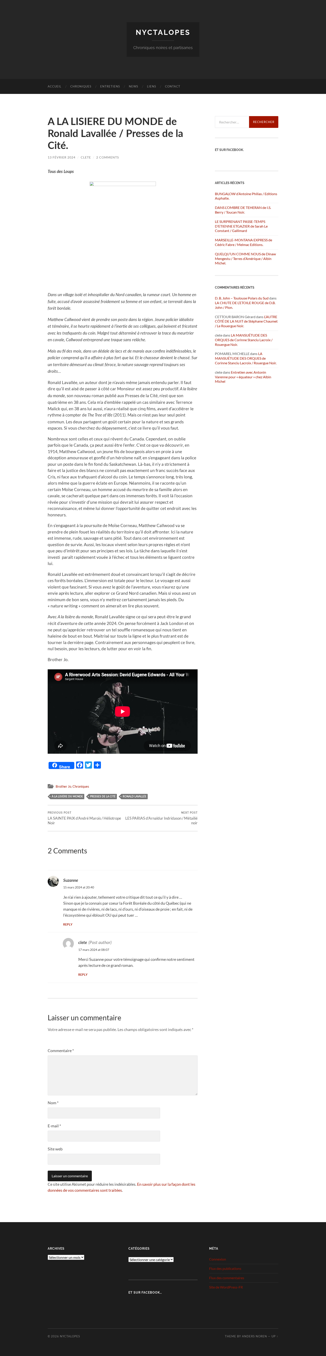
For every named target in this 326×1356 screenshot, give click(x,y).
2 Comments (107, 157)
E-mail (54, 1125)
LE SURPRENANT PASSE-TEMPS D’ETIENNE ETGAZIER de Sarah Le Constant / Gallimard (241, 226)
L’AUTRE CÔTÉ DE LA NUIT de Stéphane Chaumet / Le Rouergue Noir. (246, 321)
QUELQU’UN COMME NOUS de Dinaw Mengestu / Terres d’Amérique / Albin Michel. (245, 258)
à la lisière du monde (67, 796)
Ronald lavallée (134, 796)
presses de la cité (103, 796)
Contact (172, 86)
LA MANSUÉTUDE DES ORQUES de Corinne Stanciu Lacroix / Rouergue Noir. (244, 340)
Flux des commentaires (226, 1278)
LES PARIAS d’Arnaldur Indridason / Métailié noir (161, 818)
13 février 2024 (61, 157)
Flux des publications (225, 1268)
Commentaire (61, 1050)
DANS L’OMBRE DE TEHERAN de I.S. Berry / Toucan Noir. (243, 209)
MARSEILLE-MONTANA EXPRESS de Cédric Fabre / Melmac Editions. (243, 242)
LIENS (151, 86)
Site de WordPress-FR (226, 1287)
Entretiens (110, 86)
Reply (68, 924)
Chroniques (80, 86)
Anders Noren (254, 1336)
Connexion (217, 1259)
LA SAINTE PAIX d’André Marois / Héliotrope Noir (84, 818)
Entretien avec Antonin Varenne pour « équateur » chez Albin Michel (243, 377)
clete (86, 157)
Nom (53, 1102)
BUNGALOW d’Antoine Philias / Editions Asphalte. (246, 196)
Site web (55, 1148)
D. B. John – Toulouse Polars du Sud (242, 298)
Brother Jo (63, 786)
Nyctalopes (163, 32)
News (133, 86)
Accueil (54, 86)
